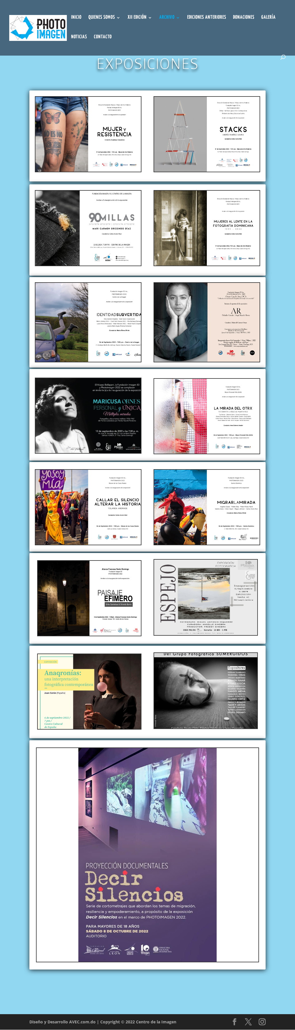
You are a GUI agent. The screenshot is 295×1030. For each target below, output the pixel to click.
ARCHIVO (167, 18)
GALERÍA (268, 18)
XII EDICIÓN (137, 18)
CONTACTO (103, 37)
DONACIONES (243, 18)
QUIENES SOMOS (101, 18)
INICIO (76, 18)
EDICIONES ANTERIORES (206, 18)
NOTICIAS (79, 37)
